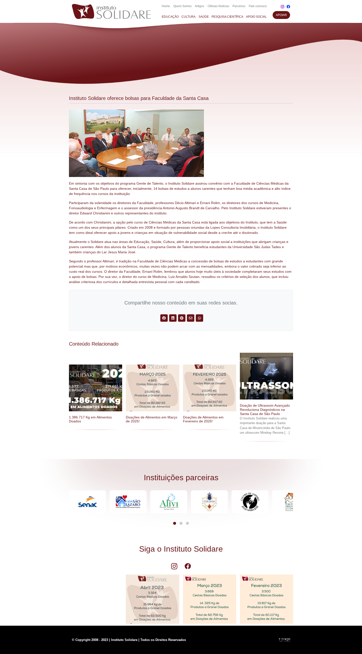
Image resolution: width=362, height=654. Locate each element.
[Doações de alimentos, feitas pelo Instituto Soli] (152, 596)
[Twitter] (164, 318)
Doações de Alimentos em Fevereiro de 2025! (203, 419)
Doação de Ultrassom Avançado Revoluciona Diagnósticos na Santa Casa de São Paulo (265, 409)
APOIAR (281, 15)
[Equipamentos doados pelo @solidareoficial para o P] (95, 596)
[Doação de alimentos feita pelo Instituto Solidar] (266, 596)
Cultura (188, 16)
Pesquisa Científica (227, 16)
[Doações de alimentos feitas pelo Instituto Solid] (209, 596)
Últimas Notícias (218, 6)
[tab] (174, 523)
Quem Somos (182, 6)
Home (166, 6)
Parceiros (238, 6)
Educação (170, 16)
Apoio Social (256, 16)
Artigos (199, 6)
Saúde (203, 16)
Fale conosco (258, 6)
